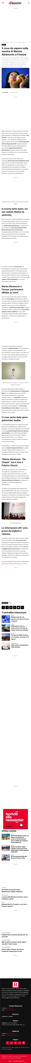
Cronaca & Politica (6, 932)
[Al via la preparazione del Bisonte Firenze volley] (6, 857)
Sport (12, 834)
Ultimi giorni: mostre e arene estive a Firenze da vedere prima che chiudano (19, 628)
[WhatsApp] (14, 607)
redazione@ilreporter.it (11, 1010)
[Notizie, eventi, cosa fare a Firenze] (15, 3)
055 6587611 (10, 1008)
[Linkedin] (11, 607)
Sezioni (7, 42)
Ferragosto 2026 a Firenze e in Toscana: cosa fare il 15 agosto (20, 637)
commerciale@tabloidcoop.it (12, 1035)
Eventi (11, 42)
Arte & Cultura (5, 895)
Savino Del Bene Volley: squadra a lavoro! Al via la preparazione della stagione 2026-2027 (20, 849)
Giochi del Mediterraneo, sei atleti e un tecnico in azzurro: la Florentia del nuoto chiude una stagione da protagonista (20, 839)
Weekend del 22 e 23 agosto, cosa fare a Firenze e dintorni (20, 619)
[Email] (22, 607)
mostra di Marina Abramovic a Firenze (16, 563)
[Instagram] (11, 1042)
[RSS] (15, 1042)
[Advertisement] (15, 24)
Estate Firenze (14, 643)
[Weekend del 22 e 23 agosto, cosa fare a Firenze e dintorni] (6, 619)
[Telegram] (18, 607)
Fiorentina (4, 887)
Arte (10, 603)
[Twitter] (7, 607)
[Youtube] (23, 1042)
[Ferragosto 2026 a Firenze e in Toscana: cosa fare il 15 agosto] (6, 637)
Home (3, 42)
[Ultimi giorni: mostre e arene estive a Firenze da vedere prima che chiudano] (6, 628)
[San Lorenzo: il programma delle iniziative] (6, 646)
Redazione (5, 92)
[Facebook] (3, 607)
